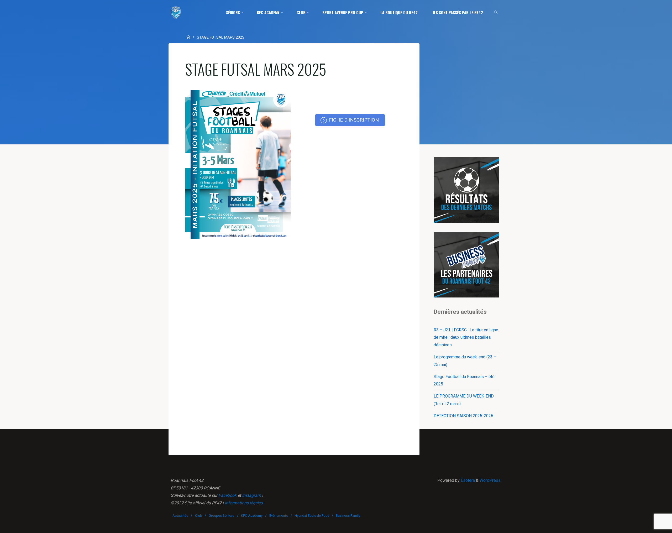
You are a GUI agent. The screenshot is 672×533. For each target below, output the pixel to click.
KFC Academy (251, 516)
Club (198, 516)
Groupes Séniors (221, 516)
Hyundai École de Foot (312, 516)
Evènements (278, 516)
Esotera (467, 480)
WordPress (490, 480)
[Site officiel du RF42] (176, 12)
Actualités (180, 516)
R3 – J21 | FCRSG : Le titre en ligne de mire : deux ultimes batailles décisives (466, 337)
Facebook (227, 495)
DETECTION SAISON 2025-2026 (463, 415)
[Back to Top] (651, 525)
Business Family (348, 516)
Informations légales (244, 502)
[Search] (496, 12)
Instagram (251, 495)
